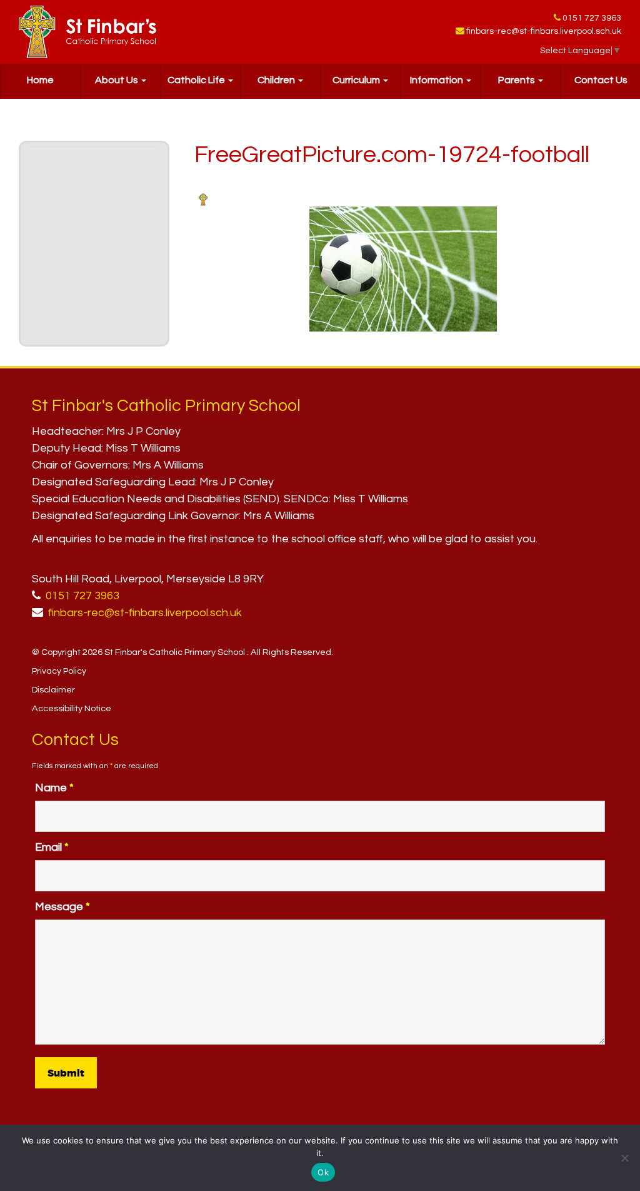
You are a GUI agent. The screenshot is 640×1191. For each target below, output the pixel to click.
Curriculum (357, 80)
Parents (517, 80)
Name (54, 788)
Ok (323, 1172)
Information (437, 80)
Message (62, 907)
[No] (624, 1158)
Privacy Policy (59, 671)
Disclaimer (53, 689)
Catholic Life (197, 80)
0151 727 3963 (591, 18)
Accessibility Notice (71, 708)
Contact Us (601, 80)
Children (277, 80)
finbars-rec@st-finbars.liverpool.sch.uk (543, 31)
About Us (117, 80)
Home (40, 80)
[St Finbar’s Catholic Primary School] (87, 32)
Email (52, 847)
